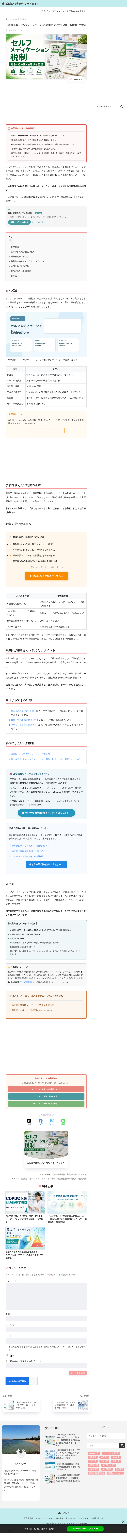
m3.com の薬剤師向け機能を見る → (46, 430)
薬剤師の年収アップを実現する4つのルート (32, 1010)
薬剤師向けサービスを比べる (84, 1528)
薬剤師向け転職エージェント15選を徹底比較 (33, 1005)
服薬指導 (83, 1179)
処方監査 (104, 1457)
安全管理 (115, 1457)
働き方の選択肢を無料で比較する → (46, 864)
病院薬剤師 (93, 1465)
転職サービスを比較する (19, 222)
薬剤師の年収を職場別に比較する (27, 851)
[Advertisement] (46, 104)
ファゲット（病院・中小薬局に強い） (46, 1089)
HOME (65, 1513)
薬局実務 (119, 1469)
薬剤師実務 (93, 1469)
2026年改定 (93, 1453)
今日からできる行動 (20, 266)
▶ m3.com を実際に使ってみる (46, 576)
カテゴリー (106, 1427)
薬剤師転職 (107, 1469)
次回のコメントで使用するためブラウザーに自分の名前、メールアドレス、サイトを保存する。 (47, 1348)
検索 (122, 106)
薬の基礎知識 (59, 1174)
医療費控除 (63, 1179)
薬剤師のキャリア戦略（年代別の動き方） (32, 846)
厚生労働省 (30, 982)
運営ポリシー (71, 1518)
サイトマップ (84, 1518)
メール (10, 1325)
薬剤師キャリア (109, 1465)
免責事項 (59, 1518)
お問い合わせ (97, 1518)
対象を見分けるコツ (20, 257)
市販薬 (73, 1179)
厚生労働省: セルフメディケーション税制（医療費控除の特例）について (45, 759)
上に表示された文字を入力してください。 (26, 1361)
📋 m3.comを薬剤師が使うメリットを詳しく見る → (46, 812)
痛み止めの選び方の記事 (22, 711)
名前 (9, 1314)
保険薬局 (92, 1457)
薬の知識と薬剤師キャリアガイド (20, 3)
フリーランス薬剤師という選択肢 (27, 856)
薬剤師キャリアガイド (77, 1174)
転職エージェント (115, 1473)
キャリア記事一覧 (38, 222)
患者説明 (92, 1461)
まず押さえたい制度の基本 (23, 252)
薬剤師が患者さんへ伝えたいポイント (28, 261)
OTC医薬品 (22, 1179)
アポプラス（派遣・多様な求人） (46, 1096)
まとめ (14, 276)
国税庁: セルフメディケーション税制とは (30, 754)
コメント (11, 1281)
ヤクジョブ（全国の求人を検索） (46, 1104)
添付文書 (115, 1461)
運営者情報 (28, 1518)
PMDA (22, 982)
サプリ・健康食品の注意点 (23, 725)
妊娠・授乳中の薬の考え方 (23, 720)
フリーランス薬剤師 (111, 1453)
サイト (9, 1336)
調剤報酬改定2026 (96, 1473)
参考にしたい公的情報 (21, 271)
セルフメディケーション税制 (42, 1179)
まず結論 (15, 247)
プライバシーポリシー (44, 1518)
